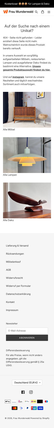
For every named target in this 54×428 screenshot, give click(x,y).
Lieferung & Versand (17, 245)
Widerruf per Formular (18, 285)
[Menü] (49, 11)
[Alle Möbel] (27, 110)
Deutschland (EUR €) (26, 382)
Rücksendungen (15, 253)
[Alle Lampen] (27, 155)
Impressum (12, 310)
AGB (8, 269)
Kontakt (10, 301)
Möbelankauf (13, 261)
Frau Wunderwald (21, 418)
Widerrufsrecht (14, 277)
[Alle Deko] (27, 200)
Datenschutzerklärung (18, 293)
